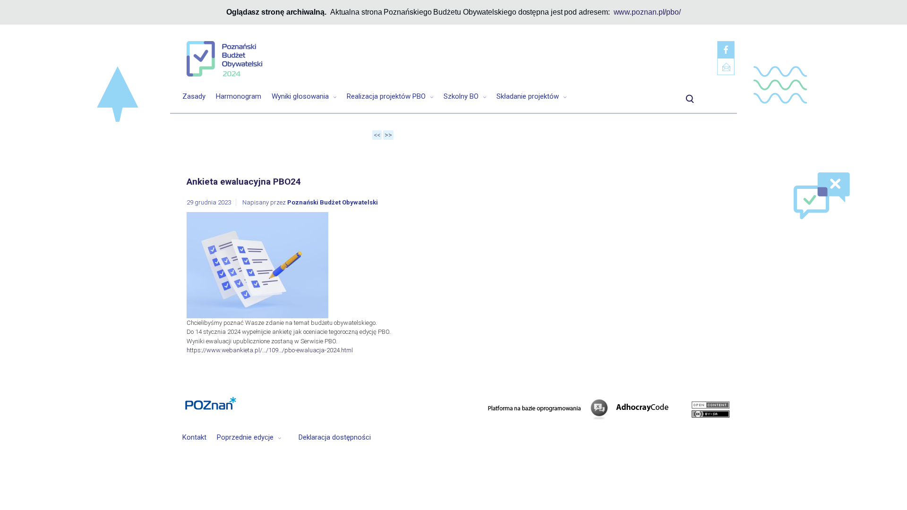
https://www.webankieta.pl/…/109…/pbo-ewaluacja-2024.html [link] (270, 350)
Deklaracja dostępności (335, 437)
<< (377, 135)
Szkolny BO (462, 96)
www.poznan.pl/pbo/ (647, 12)
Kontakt (194, 437)
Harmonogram (238, 96)
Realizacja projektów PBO (387, 96)
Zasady (193, 96)
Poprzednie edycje (246, 437)
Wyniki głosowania (301, 96)
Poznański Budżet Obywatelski (332, 202)
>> (388, 135)
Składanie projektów (528, 96)
